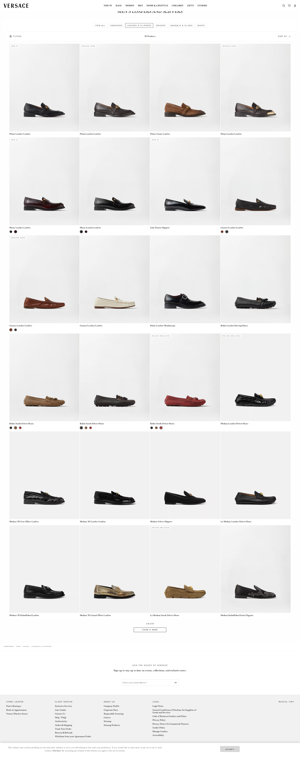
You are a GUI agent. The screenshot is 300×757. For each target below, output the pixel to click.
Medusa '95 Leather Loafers (93, 521)
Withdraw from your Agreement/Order (73, 736)
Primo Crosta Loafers (160, 134)
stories (202, 5)
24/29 (150, 624)
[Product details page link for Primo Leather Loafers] (44, 87)
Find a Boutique (13, 706)
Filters (17, 36)
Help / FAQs (60, 717)
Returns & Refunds (63, 732)
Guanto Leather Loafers (232, 227)
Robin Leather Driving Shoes (234, 325)
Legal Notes (157, 706)
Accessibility (158, 735)
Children (177, 5)
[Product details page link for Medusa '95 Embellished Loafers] (44, 569)
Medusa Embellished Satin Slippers (237, 615)
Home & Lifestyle (157, 5)
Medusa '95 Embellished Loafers (24, 615)
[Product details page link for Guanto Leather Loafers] (256, 181)
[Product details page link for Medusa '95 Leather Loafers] (115, 475)
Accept (230, 749)
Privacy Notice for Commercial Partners (170, 724)
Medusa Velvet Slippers (161, 521)
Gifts (190, 5)
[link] (9, 646)
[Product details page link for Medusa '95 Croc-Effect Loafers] (44, 475)
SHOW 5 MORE (150, 630)
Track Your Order (63, 729)
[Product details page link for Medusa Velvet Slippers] (185, 475)
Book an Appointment (16, 710)
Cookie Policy (158, 727)
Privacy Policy (159, 720)
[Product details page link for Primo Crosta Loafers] (185, 87)
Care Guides (60, 710)
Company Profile (111, 706)
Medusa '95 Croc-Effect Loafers (24, 521)
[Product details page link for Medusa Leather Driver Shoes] (256, 377)
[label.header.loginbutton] (295, 5)
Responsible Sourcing (113, 713)
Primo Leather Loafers (19, 134)
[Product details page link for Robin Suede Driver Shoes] (44, 377)
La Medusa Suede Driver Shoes (164, 615)
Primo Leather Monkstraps (162, 325)
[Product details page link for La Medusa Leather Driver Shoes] (256, 475)
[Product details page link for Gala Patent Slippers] (185, 181)
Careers (107, 717)
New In (108, 5)
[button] (290, 36)
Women (129, 5)
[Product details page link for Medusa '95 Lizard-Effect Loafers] (115, 569)
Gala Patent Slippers (159, 227)
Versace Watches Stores (17, 713)
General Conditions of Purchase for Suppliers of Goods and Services (174, 711)
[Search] (283, 5)
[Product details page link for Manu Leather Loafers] (44, 181)
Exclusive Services (63, 706)
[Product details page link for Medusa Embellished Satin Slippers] (256, 569)
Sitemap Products (112, 725)
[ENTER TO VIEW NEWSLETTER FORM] (176, 682)
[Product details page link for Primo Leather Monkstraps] (185, 279)
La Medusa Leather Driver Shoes (236, 521)
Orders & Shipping (63, 725)
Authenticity (61, 721)
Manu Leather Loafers (19, 227)
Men (140, 5)
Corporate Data (111, 710)
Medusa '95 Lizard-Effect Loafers (95, 615)
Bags (119, 5)
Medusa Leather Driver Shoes (234, 423)
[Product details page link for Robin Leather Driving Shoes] (256, 279)
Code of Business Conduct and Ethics (169, 716)
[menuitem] (108, 5)
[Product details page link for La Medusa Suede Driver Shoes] (185, 569)
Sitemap (107, 721)
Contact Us (60, 713)
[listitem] (100, 25)
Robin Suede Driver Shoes (21, 423)
